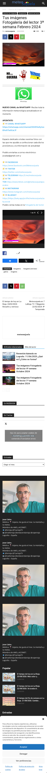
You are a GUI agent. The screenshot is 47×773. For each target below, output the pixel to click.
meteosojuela (10, 31)
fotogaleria (17, 269)
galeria (6, 272)
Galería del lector (34, 13)
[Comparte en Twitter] (9, 253)
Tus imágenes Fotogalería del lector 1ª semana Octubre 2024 (28, 380)
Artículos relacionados (13, 347)
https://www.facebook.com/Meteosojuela (21, 165)
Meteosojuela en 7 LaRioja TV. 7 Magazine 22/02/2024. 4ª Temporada (34, 305)
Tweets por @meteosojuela (23, 436)
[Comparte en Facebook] (5, 253)
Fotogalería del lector (34, 205)
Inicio (4, 9)
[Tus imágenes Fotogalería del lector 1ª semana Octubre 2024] (9, 380)
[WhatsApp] (22, 36)
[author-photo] (24, 331)
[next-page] (8, 390)
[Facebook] (5, 36)
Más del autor (30, 347)
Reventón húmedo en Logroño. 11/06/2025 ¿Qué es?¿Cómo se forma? (29, 356)
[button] (43, 719)
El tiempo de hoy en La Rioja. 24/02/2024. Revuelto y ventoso (12, 304)
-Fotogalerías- (31, 9)
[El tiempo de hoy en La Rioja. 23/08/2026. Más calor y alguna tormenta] (9, 677)
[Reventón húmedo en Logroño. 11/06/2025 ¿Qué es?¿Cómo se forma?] (9, 356)
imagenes (14, 272)
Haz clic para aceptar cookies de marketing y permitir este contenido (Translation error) (23, 436)
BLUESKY (12, 195)
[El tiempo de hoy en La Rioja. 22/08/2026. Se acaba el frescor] (9, 689)
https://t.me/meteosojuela (29, 175)
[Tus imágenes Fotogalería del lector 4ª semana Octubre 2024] (9, 368)
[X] (10, 36)
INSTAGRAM (13, 188)
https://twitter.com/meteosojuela (17, 172)
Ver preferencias (23, 761)
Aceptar (23, 747)
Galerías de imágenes (16, 9)
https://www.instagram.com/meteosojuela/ (21, 192)
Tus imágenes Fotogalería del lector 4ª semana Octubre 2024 (28, 368)
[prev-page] (4, 390)
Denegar (23, 754)
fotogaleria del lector (30, 269)
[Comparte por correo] (14, 253)
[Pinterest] (16, 36)
